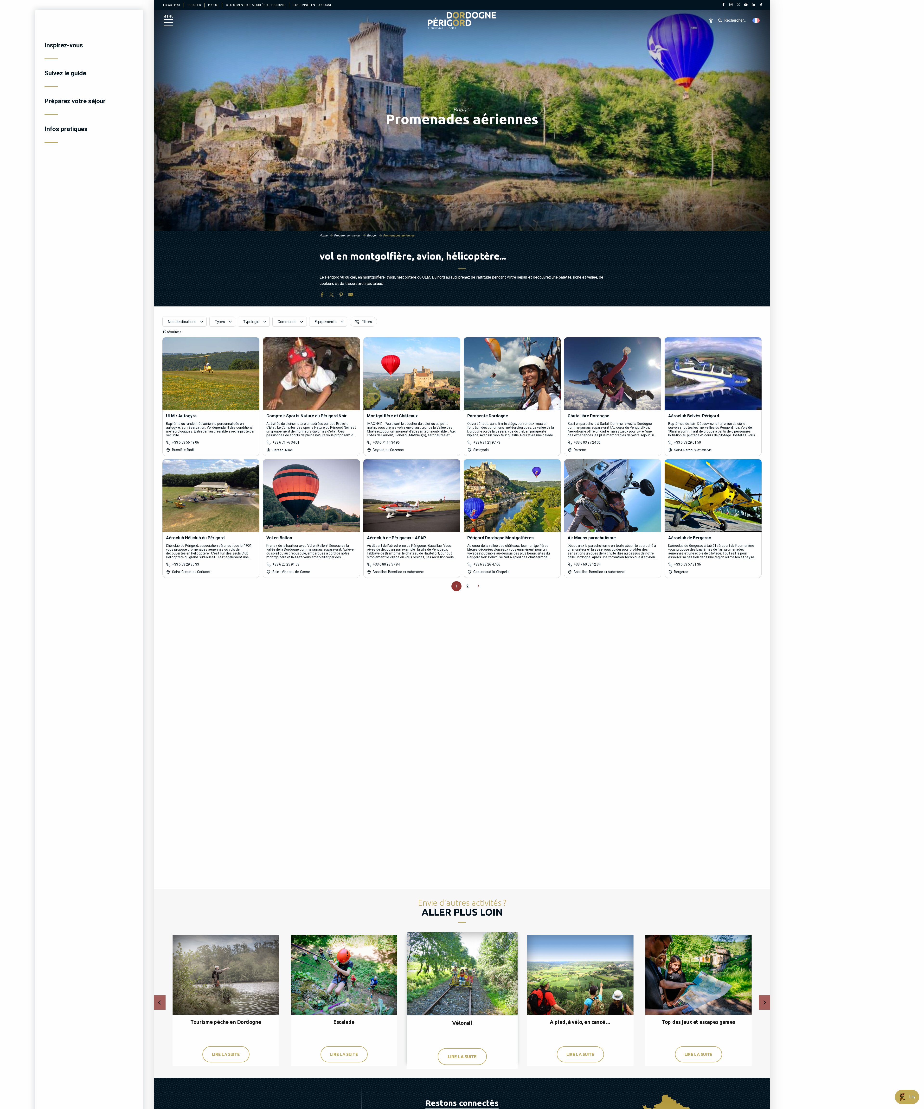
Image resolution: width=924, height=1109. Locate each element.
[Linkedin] (753, 5)
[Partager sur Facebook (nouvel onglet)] (322, 295)
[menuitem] (89, 45)
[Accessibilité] (711, 20)
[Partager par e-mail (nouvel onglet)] (350, 295)
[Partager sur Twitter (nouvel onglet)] (331, 295)
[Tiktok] (760, 5)
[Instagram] (731, 5)
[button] (756, 20)
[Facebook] (723, 5)
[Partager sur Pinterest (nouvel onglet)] (341, 295)
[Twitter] (738, 5)
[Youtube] (746, 5)
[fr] (756, 20)
